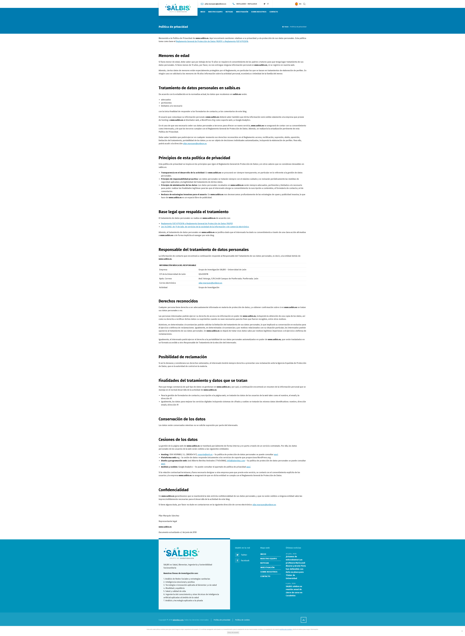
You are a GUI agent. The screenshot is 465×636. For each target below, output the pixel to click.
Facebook (245, 560)
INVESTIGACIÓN (267, 567)
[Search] (304, 4)
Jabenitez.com (178, 620)
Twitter (244, 555)
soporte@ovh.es (205, 454)
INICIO (263, 554)
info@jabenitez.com (236, 461)
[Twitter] (264, 4)
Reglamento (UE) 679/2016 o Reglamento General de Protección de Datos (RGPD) (197, 223)
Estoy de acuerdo (233, 632)
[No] (462, 631)
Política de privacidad (222, 620)
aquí (276, 454)
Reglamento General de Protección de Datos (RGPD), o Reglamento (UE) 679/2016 (212, 41)
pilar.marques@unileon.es (215, 4)
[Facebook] (268, 4)
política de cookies (286, 629)
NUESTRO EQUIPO (268, 558)
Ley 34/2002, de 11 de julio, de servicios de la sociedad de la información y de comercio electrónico (205, 227)
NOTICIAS (264, 563)
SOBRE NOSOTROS (268, 572)
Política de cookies (242, 620)
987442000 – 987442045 (246, 4)
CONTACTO (265, 576)
